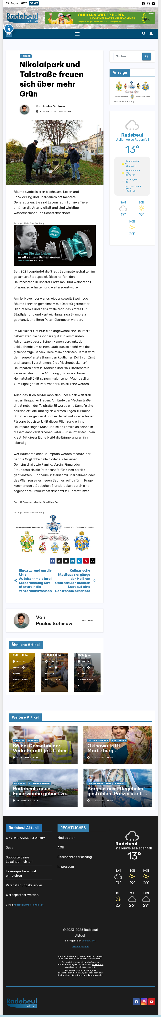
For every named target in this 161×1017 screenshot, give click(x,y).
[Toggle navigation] (77, 34)
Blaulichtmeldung (100, 783)
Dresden (19, 740)
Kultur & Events (98, 740)
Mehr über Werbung (34, 223)
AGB (61, 847)
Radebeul (19, 783)
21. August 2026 (102, 757)
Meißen (25, 56)
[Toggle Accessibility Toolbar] (9, 28)
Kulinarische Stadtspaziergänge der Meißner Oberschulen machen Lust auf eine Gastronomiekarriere (72, 580)
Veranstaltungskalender (24, 885)
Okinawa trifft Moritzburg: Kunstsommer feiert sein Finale (116, 753)
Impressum (66, 866)
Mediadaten (66, 838)
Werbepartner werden (22, 895)
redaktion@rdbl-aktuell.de (29, 904)
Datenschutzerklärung (75, 857)
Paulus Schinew (53, 106)
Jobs (9, 848)
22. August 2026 (27, 757)
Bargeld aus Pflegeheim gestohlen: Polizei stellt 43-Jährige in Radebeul (115, 793)
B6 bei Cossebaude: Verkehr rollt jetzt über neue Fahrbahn (40, 750)
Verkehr (33, 740)
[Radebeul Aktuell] (22, 18)
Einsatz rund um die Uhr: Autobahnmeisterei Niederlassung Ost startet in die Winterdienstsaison (35, 580)
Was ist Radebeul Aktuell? (25, 838)
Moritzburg (119, 740)
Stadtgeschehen (39, 783)
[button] (144, 33)
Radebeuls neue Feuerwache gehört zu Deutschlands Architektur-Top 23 (39, 796)
